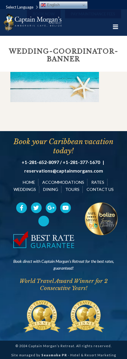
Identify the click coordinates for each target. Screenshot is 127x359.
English (53, 5)
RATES (97, 182)
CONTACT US (100, 189)
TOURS (72, 189)
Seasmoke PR (54, 355)
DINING (50, 189)
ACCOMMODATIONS (63, 182)
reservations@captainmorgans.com (63, 170)
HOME (29, 182)
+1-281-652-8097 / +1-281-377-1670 (61, 162)
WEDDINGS (25, 189)
